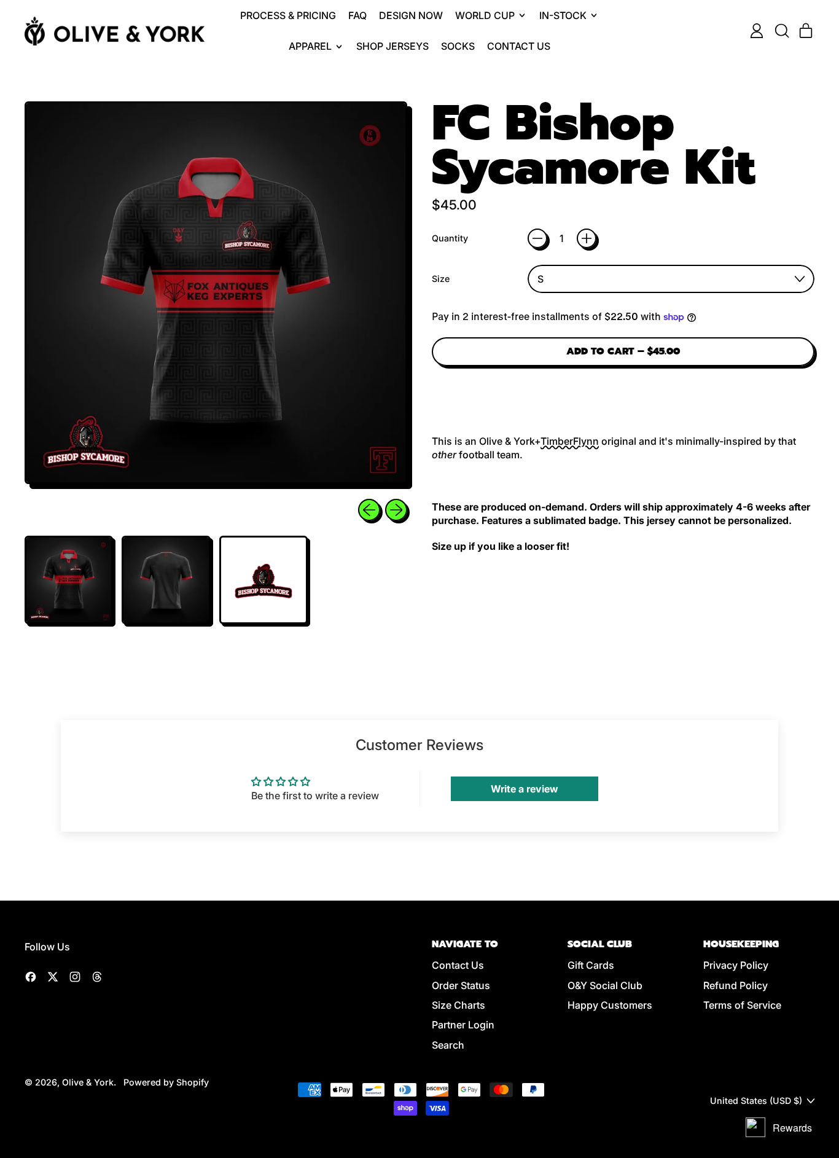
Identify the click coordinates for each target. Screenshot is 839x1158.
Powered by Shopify (166, 1082)
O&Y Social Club (605, 985)
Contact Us (518, 46)
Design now (411, 15)
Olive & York (88, 1082)
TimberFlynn (569, 441)
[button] (781, 30)
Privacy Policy (735, 965)
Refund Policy (735, 985)
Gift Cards (591, 965)
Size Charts (458, 1005)
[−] (537, 238)
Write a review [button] (524, 789)
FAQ (357, 15)
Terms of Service (742, 1005)
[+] (586, 238)
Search (448, 1045)
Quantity (450, 238)
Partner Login (463, 1025)
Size (441, 278)
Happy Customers (610, 1005)
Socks (458, 46)
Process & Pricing (288, 15)
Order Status (461, 985)
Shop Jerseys (392, 46)
